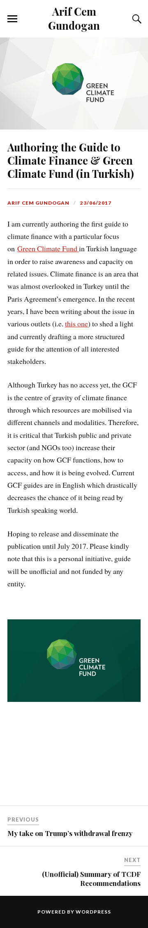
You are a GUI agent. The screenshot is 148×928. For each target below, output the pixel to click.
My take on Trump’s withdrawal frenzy (69, 833)
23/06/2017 (95, 203)
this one (76, 323)
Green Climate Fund (48, 248)
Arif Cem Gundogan (74, 18)
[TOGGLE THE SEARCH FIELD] (136, 19)
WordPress (93, 912)
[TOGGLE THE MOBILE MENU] (12, 19)
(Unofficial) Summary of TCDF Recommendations (91, 878)
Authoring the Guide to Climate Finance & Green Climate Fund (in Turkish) (70, 160)
